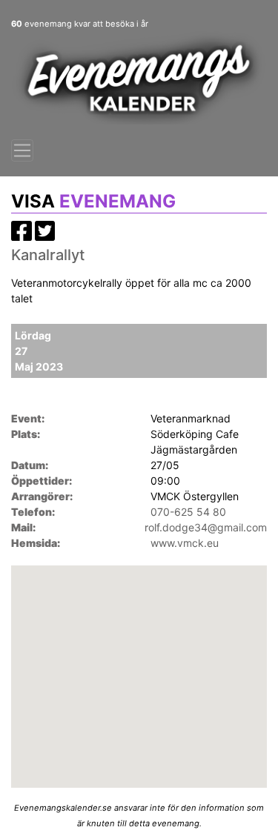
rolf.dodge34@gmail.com (206, 527)
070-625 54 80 (188, 511)
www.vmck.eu (184, 543)
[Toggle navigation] (22, 150)
